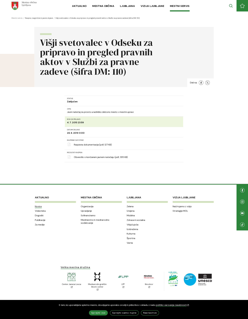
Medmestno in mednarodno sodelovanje (95, 221)
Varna (130, 242)
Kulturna (131, 233)
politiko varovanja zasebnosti (171, 305)
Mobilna (131, 215)
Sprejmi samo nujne (124, 312)
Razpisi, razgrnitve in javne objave (39, 18)
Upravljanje (86, 211)
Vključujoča (132, 224)
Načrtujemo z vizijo (182, 206)
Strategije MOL (180, 211)
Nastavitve (150, 312)
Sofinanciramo (88, 215)
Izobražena (132, 229)
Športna (131, 238)
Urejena (130, 211)
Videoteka (40, 211)
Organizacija (87, 206)
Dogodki (39, 215)
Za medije (40, 224)
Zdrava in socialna (136, 220)
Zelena (130, 206)
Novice (38, 206)
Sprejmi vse (98, 312)
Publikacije (40, 220)
